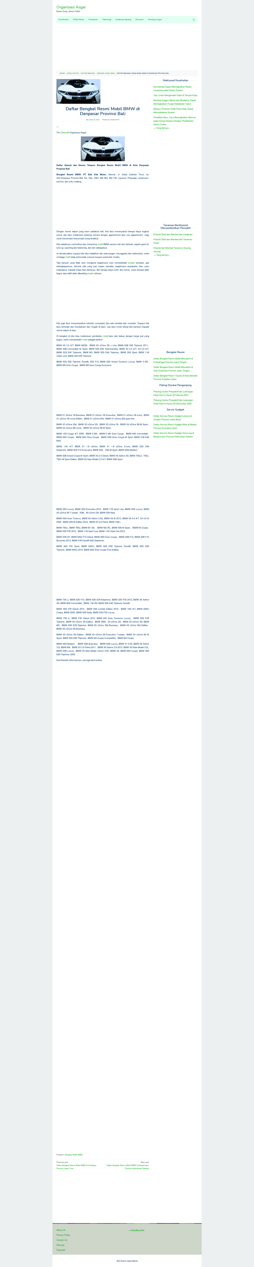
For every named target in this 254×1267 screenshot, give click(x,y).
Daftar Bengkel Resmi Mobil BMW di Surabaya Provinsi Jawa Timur (76, 1165)
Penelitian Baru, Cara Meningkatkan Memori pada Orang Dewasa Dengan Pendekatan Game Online (174, 121)
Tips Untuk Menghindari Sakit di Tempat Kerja (175, 95)
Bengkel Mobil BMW (73, 1154)
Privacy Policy (63, 1234)
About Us (60, 1229)
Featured (60, 1249)
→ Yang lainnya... (161, 127)
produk (131, 262)
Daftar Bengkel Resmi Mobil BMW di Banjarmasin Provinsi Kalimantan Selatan (128, 1165)
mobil (100, 244)
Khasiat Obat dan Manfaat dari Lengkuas (173, 234)
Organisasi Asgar (71, 7)
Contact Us (61, 1239)
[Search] (194, 19)
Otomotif (65, 132)
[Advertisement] (127, 46)
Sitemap (60, 1244)
